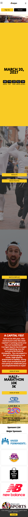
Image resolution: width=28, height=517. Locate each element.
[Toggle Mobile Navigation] (1, 2)
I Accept (13, 514)
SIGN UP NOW (14, 371)
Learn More (15, 511)
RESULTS (14, 175)
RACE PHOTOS (14, 181)
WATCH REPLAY (14, 277)
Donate (20, 10)
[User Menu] (26, 3)
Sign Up (7, 10)
